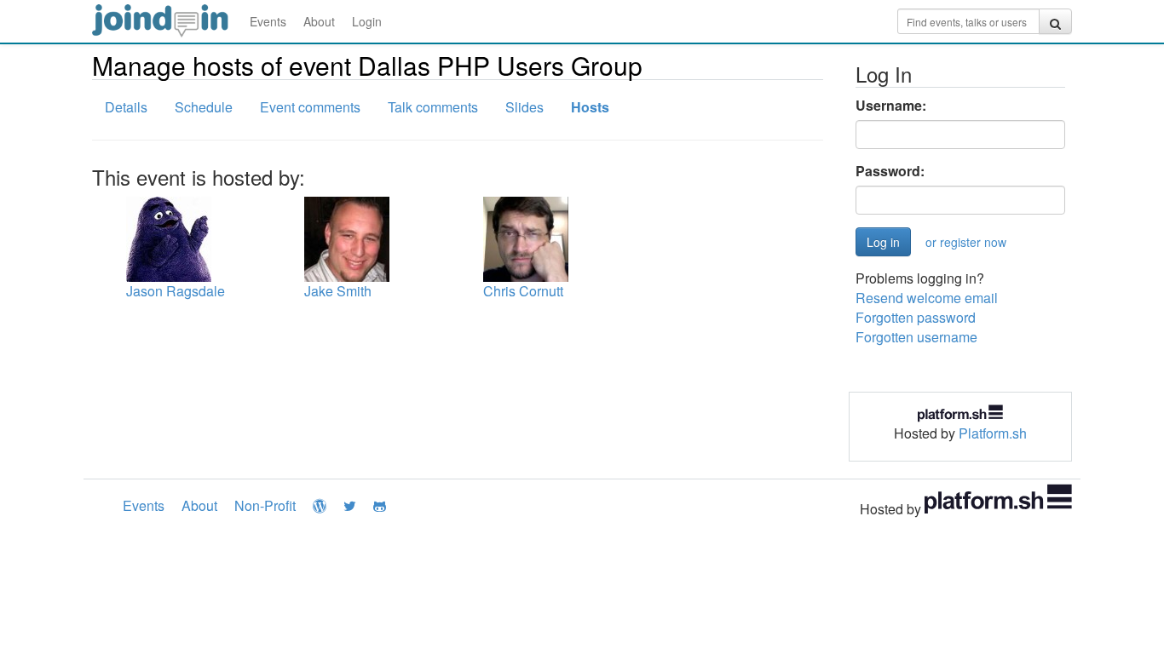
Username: (891, 105)
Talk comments (433, 107)
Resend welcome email (927, 297)
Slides (524, 107)
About (319, 21)
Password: (890, 171)
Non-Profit (265, 505)
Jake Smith (338, 291)
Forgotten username (916, 337)
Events (268, 21)
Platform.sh (993, 433)
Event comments (310, 107)
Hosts (590, 107)
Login (367, 21)
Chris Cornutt (523, 291)
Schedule (204, 107)
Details (126, 107)
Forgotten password (916, 317)
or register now (965, 241)
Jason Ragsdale (175, 291)
